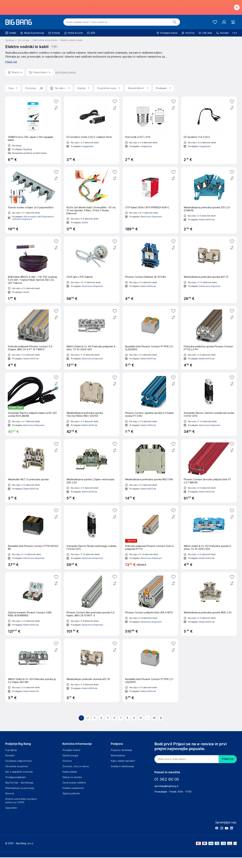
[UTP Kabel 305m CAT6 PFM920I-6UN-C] (150, 200)
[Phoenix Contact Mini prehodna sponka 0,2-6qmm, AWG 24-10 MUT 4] (91, 603)
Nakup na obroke (72, 777)
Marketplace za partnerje (19, 788)
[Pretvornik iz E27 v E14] (150, 130)
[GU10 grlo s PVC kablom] (91, 270)
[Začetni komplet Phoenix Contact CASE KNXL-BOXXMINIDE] (33, 603)
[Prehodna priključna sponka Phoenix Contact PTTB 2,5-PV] (209, 337)
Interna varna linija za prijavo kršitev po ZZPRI (21, 800)
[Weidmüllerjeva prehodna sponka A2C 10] (209, 270)
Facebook (216, 828)
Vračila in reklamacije (122, 766)
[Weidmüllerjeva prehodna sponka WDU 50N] (150, 470)
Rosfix (85, 222)
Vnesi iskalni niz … (88, 22)
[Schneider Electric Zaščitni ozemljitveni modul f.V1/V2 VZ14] (209, 404)
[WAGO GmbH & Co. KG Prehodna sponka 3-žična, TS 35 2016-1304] (209, 537)
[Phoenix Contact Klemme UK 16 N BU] (150, 270)
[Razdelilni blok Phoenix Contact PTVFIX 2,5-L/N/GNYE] (150, 670)
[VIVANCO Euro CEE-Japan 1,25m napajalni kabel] (33, 130)
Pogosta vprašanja (121, 750)
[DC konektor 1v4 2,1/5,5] (209, 130)
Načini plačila (69, 771)
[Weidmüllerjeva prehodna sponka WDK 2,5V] (209, 603)
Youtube (226, 828)
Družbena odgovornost (18, 760)
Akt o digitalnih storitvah (19, 771)
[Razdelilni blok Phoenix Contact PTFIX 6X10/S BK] (33, 537)
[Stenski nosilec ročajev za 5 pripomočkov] (33, 200)
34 (154, 718)
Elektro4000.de (207, 219)
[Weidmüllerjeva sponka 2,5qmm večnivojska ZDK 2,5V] (91, 470)
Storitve (67, 760)
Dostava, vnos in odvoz (75, 766)
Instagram (221, 828)
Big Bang (27, 149)
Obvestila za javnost (16, 766)
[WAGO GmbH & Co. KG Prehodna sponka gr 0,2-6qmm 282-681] (33, 670)
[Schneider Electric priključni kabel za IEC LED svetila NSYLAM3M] (33, 404)
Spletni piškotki (71, 793)
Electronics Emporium (151, 216)
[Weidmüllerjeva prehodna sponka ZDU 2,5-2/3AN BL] (209, 200)
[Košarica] (233, 22)
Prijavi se (227, 758)
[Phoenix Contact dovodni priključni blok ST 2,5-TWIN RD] (209, 470)
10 (140, 718)
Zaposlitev (11, 807)
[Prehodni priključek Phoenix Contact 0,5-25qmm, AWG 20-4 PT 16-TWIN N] (33, 337)
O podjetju (11, 750)
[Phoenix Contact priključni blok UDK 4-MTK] (150, 603)
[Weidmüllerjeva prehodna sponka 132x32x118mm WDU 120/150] (91, 404)
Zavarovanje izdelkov (74, 782)
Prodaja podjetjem (15, 777)
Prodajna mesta (71, 750)
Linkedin (231, 828)
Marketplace (118, 755)
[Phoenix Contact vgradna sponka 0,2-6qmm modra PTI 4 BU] (150, 404)
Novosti (9, 793)
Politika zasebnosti (73, 788)
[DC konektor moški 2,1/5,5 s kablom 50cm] (91, 130)
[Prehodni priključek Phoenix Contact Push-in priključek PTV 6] (150, 537)
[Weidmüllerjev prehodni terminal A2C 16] (91, 670)
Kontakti (10, 755)
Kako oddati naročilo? (123, 760)
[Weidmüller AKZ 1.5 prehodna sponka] (33, 470)
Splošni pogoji (70, 755)
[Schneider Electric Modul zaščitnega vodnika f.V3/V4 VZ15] (91, 537)
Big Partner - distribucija (19, 782)
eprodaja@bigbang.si (166, 786)
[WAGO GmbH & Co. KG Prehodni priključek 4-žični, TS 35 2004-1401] (91, 337)
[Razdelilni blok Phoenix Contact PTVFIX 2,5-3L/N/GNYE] (150, 337)
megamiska (87, 146)
